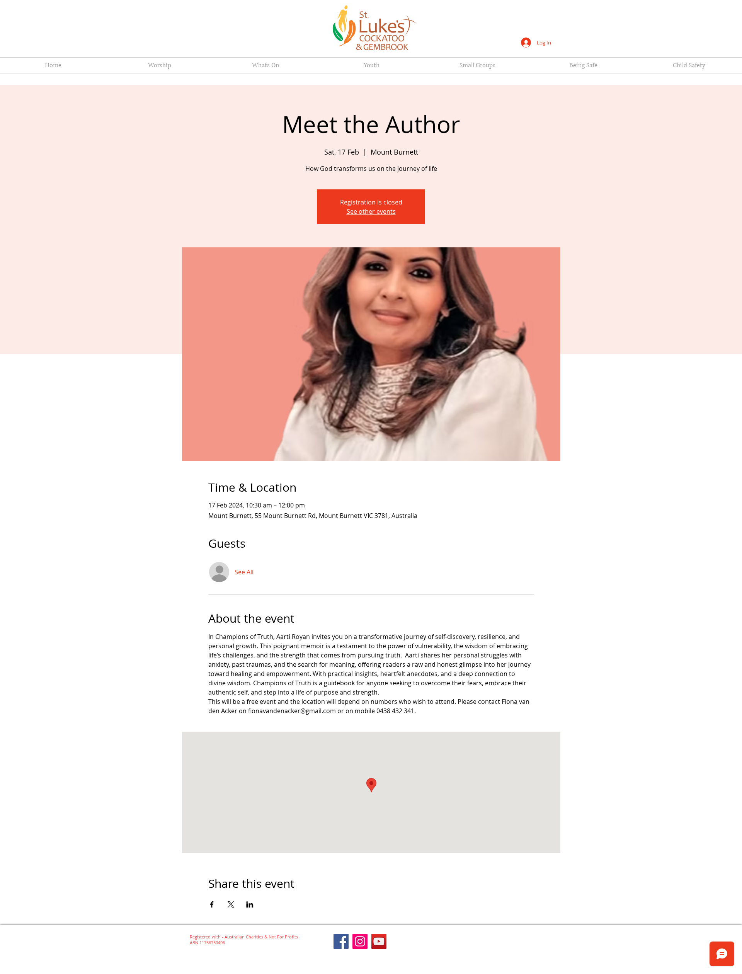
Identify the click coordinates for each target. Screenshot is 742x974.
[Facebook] (341, 941)
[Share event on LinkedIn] (250, 904)
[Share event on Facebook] (212, 904)
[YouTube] (378, 941)
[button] (159, 65)
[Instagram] (360, 941)
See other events (371, 211)
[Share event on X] (231, 904)
